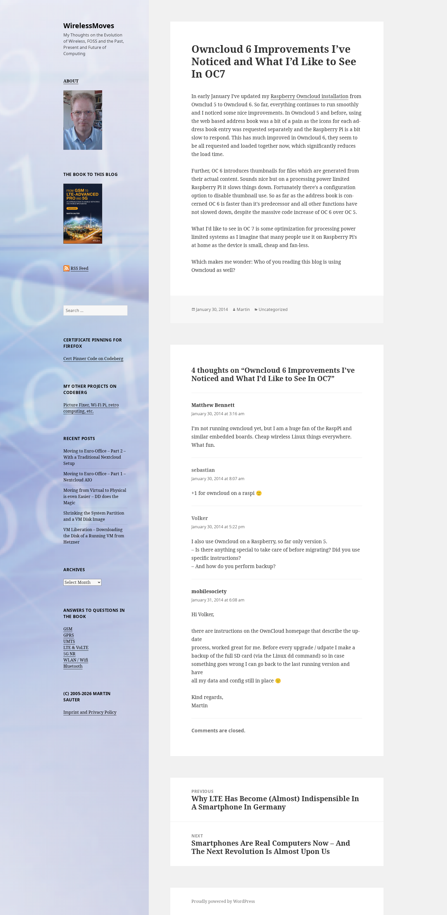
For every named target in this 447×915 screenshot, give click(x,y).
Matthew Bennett (213, 405)
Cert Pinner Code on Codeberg (93, 358)
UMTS (69, 641)
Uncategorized (273, 309)
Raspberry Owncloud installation (309, 96)
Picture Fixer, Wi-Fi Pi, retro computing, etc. (91, 408)
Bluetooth (73, 666)
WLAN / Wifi (75, 660)
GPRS (68, 635)
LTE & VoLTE (75, 647)
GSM (67, 629)
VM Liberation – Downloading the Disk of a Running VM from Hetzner (93, 536)
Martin (243, 309)
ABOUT (70, 81)
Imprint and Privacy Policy (89, 712)
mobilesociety (209, 591)
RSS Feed (79, 268)
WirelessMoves (88, 25)
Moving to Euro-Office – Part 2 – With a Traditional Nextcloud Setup (94, 457)
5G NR (69, 654)
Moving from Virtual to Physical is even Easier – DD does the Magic (94, 496)
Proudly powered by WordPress (223, 901)
